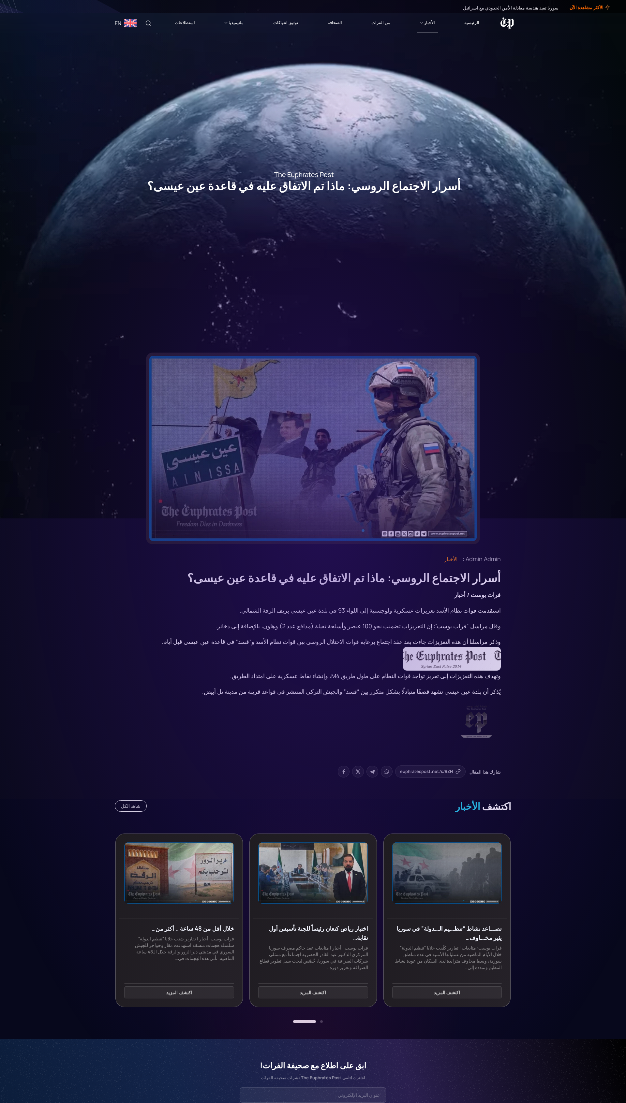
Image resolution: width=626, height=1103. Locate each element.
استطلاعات (185, 22)
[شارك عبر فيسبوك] (344, 771)
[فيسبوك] (30, 6)
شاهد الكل (131, 806)
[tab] (321, 1021)
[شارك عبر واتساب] (387, 771)
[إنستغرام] (20, 6)
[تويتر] (25, 6)
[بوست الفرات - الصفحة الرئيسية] (507, 23)
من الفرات (380, 22)
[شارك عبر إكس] (358, 771)
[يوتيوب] (16, 6)
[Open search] (148, 23)
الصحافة (335, 22)
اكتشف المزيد (447, 992)
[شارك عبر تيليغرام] (372, 771)
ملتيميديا (236, 22)
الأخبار (429, 22)
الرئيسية (471, 22)
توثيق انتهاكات (285, 22)
